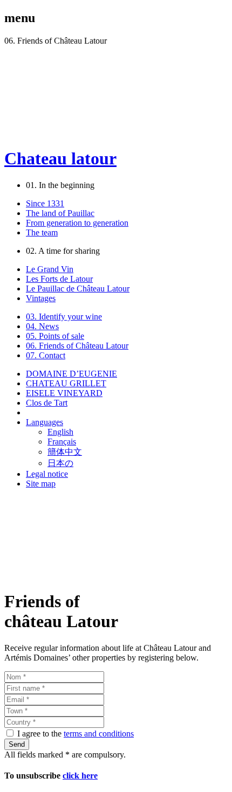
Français (61, 441)
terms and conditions (99, 733)
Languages (44, 422)
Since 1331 (45, 203)
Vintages (41, 298)
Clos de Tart (46, 402)
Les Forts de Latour (59, 278)
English (60, 431)
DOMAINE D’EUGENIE (71, 373)
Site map (41, 483)
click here (80, 775)
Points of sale (55, 336)
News (42, 326)
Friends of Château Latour (77, 345)
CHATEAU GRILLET (66, 383)
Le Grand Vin (49, 269)
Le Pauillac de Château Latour (77, 288)
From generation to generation (77, 222)
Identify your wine (64, 316)
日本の (60, 463)
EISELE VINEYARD (64, 393)
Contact (45, 355)
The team (42, 232)
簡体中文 (64, 451)
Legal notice (47, 473)
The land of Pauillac (60, 213)
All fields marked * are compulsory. (65, 754)
